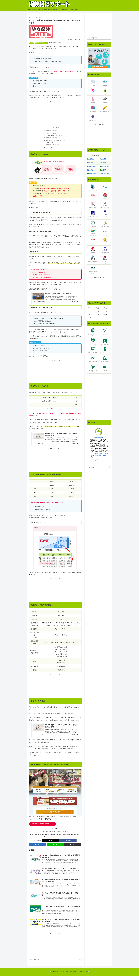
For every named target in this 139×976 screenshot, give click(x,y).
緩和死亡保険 (105, 173)
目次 (53, 127)
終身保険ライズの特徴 (51, 131)
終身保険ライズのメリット (54, 133)
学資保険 (103, 162)
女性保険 (90, 162)
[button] (72, 844)
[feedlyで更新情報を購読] (100, 460)
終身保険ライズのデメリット (54, 135)
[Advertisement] (42, 113)
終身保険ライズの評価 (51, 138)
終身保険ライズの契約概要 (53, 144)
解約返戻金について (52, 142)
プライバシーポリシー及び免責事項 (69, 971)
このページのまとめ (51, 147)
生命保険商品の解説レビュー (42, 42)
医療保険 (91, 159)
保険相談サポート (99, 437)
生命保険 (32, 42)
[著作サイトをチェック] (96, 460)
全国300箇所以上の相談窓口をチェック (42, 823)
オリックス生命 (53, 42)
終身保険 (60, 42)
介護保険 (103, 170)
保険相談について (55, 971)
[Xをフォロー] (98, 460)
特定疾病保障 (93, 173)
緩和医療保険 (105, 166)
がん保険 (103, 159)
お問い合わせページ (83, 971)
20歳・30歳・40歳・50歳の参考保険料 (56, 140)
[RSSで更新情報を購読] (102, 460)
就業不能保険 (93, 166)
